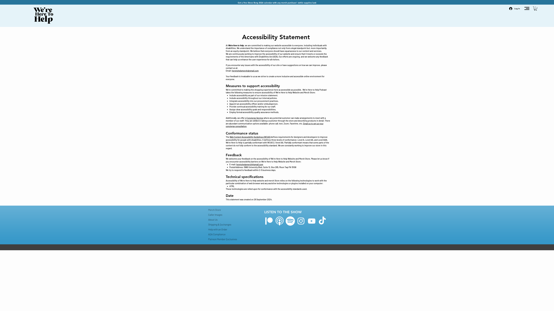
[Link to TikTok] (322, 221)
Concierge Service (255, 118)
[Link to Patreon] (269, 221)
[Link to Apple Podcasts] (279, 221)
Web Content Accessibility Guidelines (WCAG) (250, 137)
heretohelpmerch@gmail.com (245, 71)
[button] (526, 8)
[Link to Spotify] (290, 221)
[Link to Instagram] (301, 221)
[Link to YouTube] (311, 221)
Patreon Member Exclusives (222, 239)
